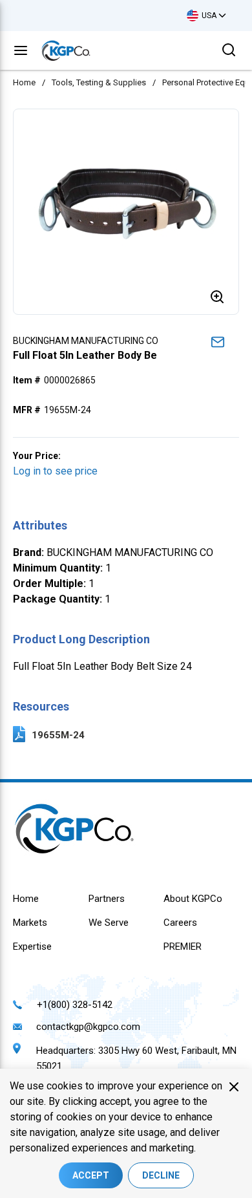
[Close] (234, 1087)
